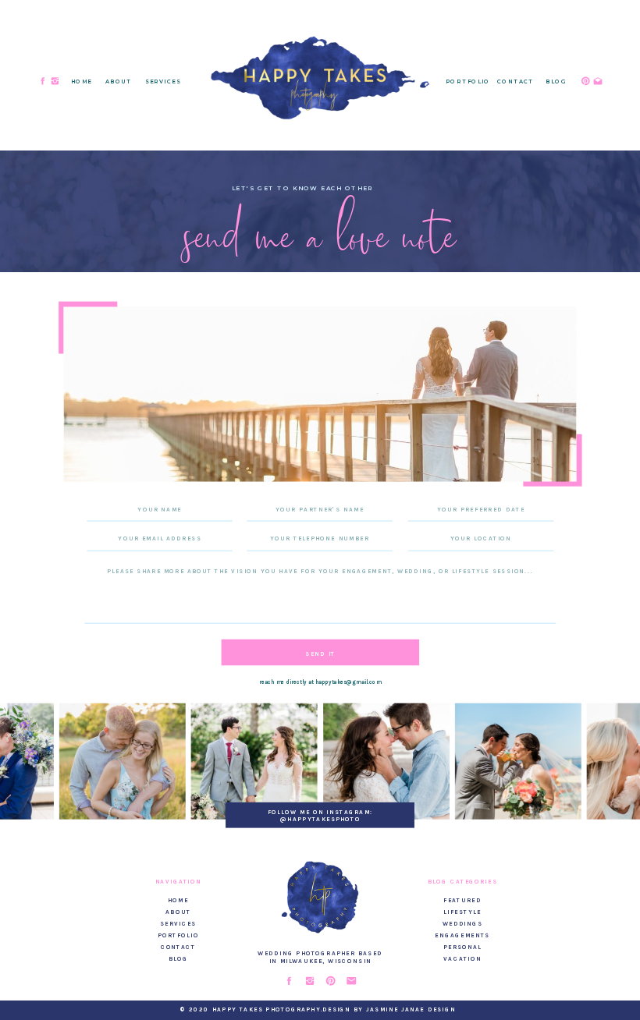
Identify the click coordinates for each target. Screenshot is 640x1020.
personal (462, 946)
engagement (460, 934)
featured (462, 899)
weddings (463, 922)
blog (178, 958)
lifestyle (462, 911)
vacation (462, 958)
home (178, 899)
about (177, 911)
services (178, 922)
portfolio (178, 934)
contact (178, 946)
